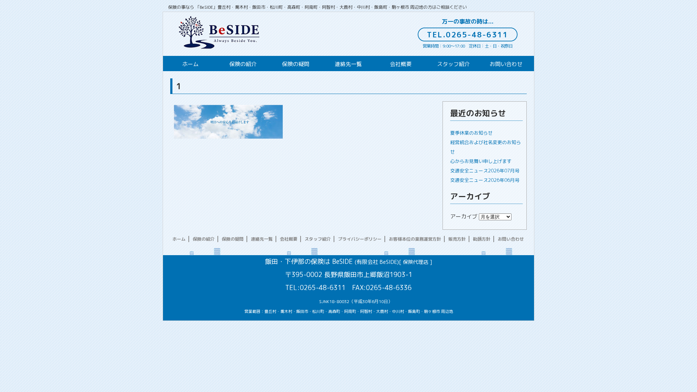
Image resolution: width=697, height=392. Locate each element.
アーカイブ (463, 216)
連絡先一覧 (348, 64)
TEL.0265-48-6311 (467, 34)
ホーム (190, 64)
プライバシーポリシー (360, 239)
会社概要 (401, 64)
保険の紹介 (243, 64)
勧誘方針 (481, 239)
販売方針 (457, 239)
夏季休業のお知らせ (471, 133)
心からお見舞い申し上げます (480, 161)
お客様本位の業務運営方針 (415, 239)
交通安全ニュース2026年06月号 (484, 180)
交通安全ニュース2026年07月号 (484, 170)
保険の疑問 (295, 64)
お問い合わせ (506, 64)
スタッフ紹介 (453, 64)
